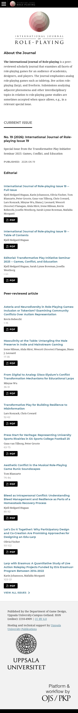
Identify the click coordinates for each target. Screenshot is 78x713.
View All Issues (15, 592)
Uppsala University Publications (34, 627)
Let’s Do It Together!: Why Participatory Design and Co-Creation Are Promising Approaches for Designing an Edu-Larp (36, 533)
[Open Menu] (4, 4)
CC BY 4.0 (41, 619)
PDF (12, 219)
